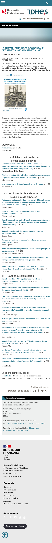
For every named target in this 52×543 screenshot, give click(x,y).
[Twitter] (42, 391)
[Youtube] (24, 517)
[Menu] (2, 3)
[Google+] (46, 391)
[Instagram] (15, 517)
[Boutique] (20, 517)
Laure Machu (6, 376)
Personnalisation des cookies (15, 504)
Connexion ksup (15, 526)
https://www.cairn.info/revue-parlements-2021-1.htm (26, 423)
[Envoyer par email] (34, 391)
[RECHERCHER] (47, 3)
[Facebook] (38, 391)
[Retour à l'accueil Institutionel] (11, 452)
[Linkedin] (11, 517)
